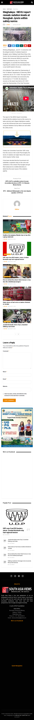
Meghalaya (15, 9)
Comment (6, 351)
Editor (8, 24)
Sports (6, 231)
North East (9, 9)
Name (5, 371)
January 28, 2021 (17, 24)
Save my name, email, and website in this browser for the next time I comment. (16, 394)
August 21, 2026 (12, 306)
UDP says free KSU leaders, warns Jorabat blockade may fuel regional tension (13, 530)
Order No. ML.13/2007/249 (21, 715)
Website (5, 386)
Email (5, 379)
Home (4, 9)
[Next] (18, 334)
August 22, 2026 (12, 239)
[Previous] (15, 334)
